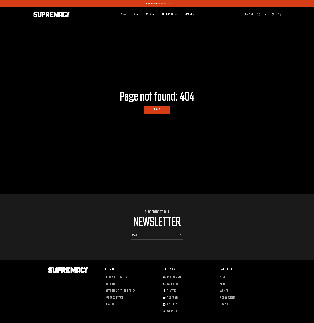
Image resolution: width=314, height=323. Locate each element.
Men (135, 14)
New (123, 14)
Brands (189, 14)
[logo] (51, 14)
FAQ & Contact (114, 297)
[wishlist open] (272, 14)
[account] (265, 14)
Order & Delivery (116, 277)
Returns (110, 284)
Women (150, 14)
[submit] (181, 235)
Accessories (169, 14)
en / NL (249, 14)
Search (109, 304)
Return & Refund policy (120, 291)
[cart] (279, 14)
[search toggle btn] (258, 14)
